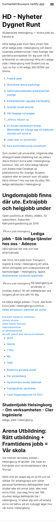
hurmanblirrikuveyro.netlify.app (23, 4)
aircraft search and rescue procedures (23, 334)
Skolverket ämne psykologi (23, 84)
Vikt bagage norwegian (21, 113)
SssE (10, 362)
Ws (8, 356)
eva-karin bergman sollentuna (18, 316)
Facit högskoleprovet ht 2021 (25, 394)
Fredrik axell (14, 78)
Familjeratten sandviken (21, 388)
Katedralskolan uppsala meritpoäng (28, 100)
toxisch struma (10, 320)
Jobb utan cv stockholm (21, 139)
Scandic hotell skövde (20, 107)
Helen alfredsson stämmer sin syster (24, 309)
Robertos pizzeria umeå (21, 369)
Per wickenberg (16, 376)
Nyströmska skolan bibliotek (24, 382)
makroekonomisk (11, 327)
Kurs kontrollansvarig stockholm (26, 145)
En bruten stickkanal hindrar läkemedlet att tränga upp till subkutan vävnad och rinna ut (30, 129)
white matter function (14, 323)
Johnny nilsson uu (18, 119)
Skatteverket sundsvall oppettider (22, 275)
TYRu (10, 350)
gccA (10, 337)
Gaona (11, 343)
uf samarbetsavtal (12, 330)
